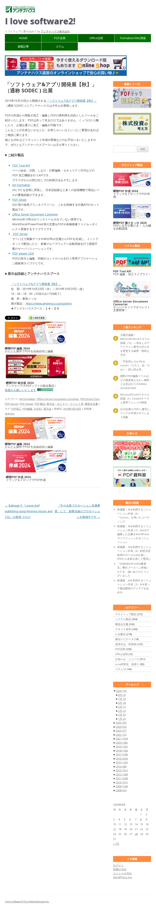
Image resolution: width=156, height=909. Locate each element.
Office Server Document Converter (35, 214)
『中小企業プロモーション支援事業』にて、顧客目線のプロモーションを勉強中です (77, 511)
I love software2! (40, 21)
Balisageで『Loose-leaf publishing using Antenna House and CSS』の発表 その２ (28, 511)
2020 (122, 742)
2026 (121, 691)
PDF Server (20, 234)
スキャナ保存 (123, 629)
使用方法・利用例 (125, 644)
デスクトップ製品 (125, 614)
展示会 (47, 409)
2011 (122, 778)
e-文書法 (120, 634)
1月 (122, 719)
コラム (59, 46)
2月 (122, 715)
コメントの (122, 873)
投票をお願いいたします (20, 390)
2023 (121, 730)
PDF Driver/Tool (89, 399)
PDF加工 (16, 409)
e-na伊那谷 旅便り (127, 664)
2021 (122, 738)
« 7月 (116, 844)
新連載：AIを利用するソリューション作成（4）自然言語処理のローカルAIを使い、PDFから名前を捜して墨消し (134, 553)
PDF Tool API (21, 165)
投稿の (120, 869)
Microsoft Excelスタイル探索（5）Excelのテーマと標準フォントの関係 (134, 398)
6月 (122, 703)
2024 (121, 727)
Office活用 (96, 38)
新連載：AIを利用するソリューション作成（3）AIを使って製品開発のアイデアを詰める (134, 586)
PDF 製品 (40, 404)
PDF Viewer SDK (23, 253)
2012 (122, 774)
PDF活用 (59, 38)
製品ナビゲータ (124, 639)
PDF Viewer (27, 404)
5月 (122, 707)
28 (136, 834)
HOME (23, 38)
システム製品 (123, 619)
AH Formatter (21, 185)
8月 (122, 695)
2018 (122, 750)
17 (114, 829)
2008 (121, 790)
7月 (122, 699)
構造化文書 (91, 404)
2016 (122, 758)
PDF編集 (27, 409)
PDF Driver (19, 200)
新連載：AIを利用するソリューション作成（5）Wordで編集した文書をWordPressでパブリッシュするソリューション (134, 534)
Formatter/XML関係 (133, 38)
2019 (122, 746)
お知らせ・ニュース (127, 659)
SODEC (38, 409)
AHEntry (10, 413)
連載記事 (23, 46)
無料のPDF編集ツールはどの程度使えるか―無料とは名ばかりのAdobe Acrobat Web (134, 382)
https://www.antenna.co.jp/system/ (48, 303)
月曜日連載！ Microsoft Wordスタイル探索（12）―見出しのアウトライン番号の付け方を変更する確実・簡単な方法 (135, 345)
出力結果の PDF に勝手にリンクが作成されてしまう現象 (135, 413)
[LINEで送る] (37, 318)
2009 (122, 786)
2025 (121, 723)
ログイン (118, 865)
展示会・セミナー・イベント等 (65, 404)
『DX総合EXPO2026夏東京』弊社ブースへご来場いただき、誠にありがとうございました (133, 570)
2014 (121, 766)
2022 (121, 735)
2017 (122, 754)
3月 (122, 711)
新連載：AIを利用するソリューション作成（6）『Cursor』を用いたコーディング (134, 515)
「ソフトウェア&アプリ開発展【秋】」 (71, 101)
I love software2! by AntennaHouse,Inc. (27, 901)
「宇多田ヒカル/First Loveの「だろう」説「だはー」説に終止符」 (135, 365)
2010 (122, 782)
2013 (122, 770)
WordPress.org (122, 877)
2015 (122, 762)
